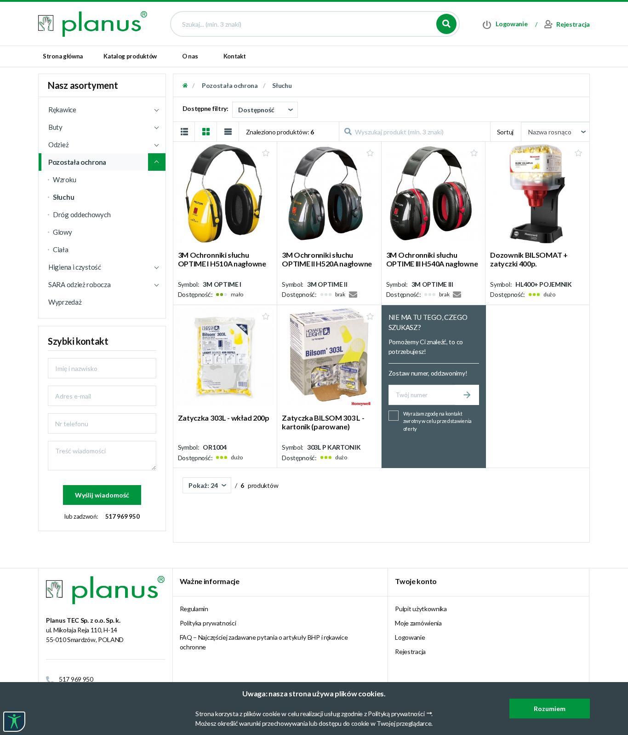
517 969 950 (122, 516)
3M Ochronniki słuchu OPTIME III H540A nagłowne (432, 259)
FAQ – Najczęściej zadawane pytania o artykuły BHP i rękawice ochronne (264, 642)
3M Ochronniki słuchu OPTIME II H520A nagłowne (327, 259)
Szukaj (446, 24)
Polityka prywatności (208, 623)
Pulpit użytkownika (421, 609)
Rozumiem (549, 708)
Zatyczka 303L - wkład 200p (223, 417)
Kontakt (234, 56)
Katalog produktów (130, 56)
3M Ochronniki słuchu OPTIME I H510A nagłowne (222, 259)
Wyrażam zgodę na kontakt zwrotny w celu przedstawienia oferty (437, 421)
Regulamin (194, 609)
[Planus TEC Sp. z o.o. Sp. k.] (92, 23)
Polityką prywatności (396, 714)
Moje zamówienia (418, 623)
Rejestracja (410, 651)
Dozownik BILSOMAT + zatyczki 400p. (528, 259)
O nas (190, 56)
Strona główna (63, 56)
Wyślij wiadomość (102, 495)
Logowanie (410, 637)
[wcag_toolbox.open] (14, 722)
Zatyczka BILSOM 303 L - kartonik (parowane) (323, 422)
